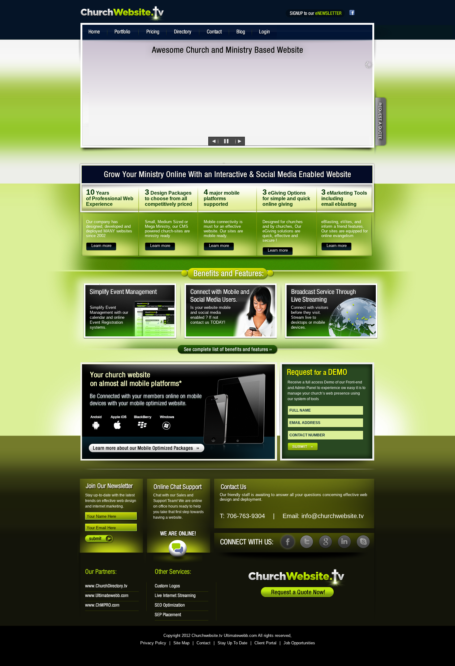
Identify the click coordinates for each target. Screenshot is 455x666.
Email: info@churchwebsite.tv (323, 515)
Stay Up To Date (232, 643)
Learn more (101, 245)
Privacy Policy (153, 643)
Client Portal (265, 643)
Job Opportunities (299, 643)
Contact (203, 643)
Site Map (181, 643)
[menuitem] (203, 141)
